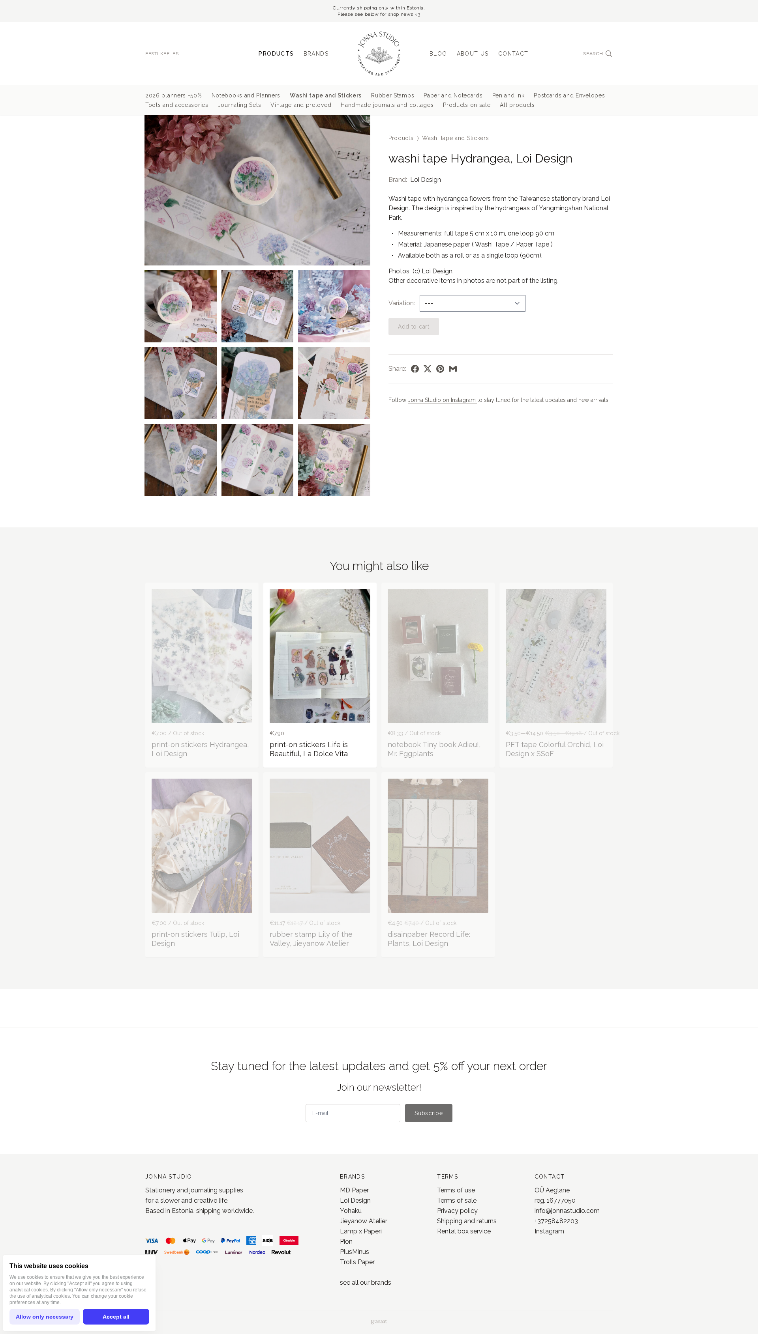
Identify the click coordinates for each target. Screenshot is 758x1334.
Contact (513, 53)
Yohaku (351, 1210)
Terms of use (456, 1190)
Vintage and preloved (300, 105)
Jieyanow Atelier (363, 1221)
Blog (438, 53)
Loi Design (425, 179)
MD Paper (354, 1190)
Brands (316, 53)
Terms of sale (457, 1200)
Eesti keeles (161, 53)
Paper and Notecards (453, 95)
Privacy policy (457, 1210)
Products (276, 53)
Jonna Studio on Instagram (442, 400)
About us (473, 53)
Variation (401, 303)
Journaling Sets (239, 105)
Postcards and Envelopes (569, 95)
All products (517, 105)
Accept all (116, 1316)
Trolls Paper (357, 1262)
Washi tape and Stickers (326, 95)
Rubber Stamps (392, 95)
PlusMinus (354, 1252)
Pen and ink (508, 95)
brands (381, 1282)
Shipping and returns (467, 1221)
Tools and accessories (176, 105)
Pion (346, 1241)
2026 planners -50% (173, 95)
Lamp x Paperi (361, 1231)
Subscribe (429, 1113)
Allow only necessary (44, 1316)
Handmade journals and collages (387, 105)
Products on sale (466, 105)
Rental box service (464, 1231)
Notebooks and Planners (246, 95)
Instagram (549, 1231)
